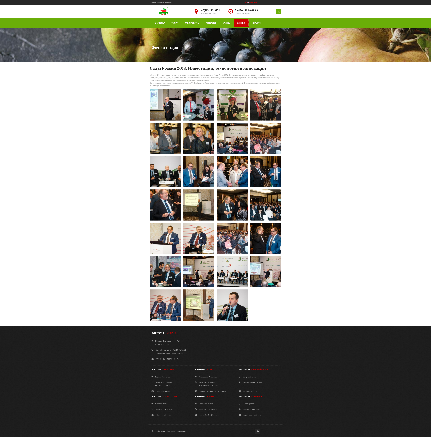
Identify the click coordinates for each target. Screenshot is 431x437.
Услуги (175, 23)
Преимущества (192, 23)
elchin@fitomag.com (252, 391)
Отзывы (226, 23)
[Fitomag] (164, 11)
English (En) (253, 2)
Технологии (211, 23)
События (241, 23)
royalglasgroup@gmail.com (254, 415)
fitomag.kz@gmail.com (165, 415)
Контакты (256, 23)
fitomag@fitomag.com (167, 359)
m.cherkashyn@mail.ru (209, 415)
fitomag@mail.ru (163, 391)
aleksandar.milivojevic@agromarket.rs (215, 391)
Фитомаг (160, 23)
